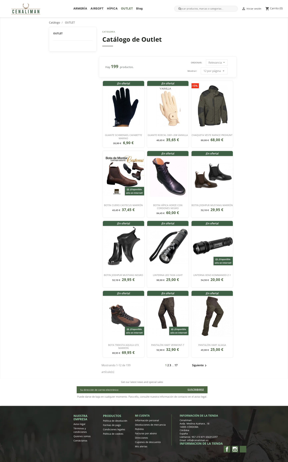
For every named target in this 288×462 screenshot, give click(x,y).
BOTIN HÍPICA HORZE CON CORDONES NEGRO (167, 207)
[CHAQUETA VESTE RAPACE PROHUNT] (212, 106)
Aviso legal (79, 424)
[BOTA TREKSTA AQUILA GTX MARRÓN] (123, 316)
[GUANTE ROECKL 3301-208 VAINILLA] (167, 106)
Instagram (235, 449)
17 (176, 365)
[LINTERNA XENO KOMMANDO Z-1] (212, 246)
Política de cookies (113, 433)
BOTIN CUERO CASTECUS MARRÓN (123, 205)
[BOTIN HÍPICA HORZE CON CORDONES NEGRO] (167, 176)
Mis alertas (141, 446)
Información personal (147, 420)
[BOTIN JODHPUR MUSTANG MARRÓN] (212, 176)
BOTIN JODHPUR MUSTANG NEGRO (123, 275)
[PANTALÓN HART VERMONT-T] (167, 316)
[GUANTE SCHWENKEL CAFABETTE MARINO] (123, 106)
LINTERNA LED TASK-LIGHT (168, 275)
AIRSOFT (97, 8)
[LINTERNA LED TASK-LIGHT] (167, 246)
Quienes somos (82, 436)
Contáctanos (80, 440)
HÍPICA (112, 8)
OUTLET (127, 8)
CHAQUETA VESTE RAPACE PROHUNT (212, 135)
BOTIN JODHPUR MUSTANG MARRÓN (212, 205)
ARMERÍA (80, 8)
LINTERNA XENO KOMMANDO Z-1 (212, 275)
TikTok (243, 449)
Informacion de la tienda (201, 443)
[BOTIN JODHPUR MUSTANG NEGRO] (123, 246)
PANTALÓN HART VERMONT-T (167, 345)
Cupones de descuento (148, 442)
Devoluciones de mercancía (150, 424)
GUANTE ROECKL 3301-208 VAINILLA (168, 135)
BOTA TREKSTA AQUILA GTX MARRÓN (123, 347)
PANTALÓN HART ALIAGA (212, 345)
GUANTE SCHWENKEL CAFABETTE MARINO (123, 137)
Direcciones (141, 437)
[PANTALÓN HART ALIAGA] (212, 316)
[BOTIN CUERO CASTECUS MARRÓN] (123, 176)
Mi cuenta (142, 415)
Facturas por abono (146, 433)
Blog (139, 8)
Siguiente (200, 366)
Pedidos (139, 429)
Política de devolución (115, 420)
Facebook (227, 449)
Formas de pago (112, 425)
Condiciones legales (114, 429)
